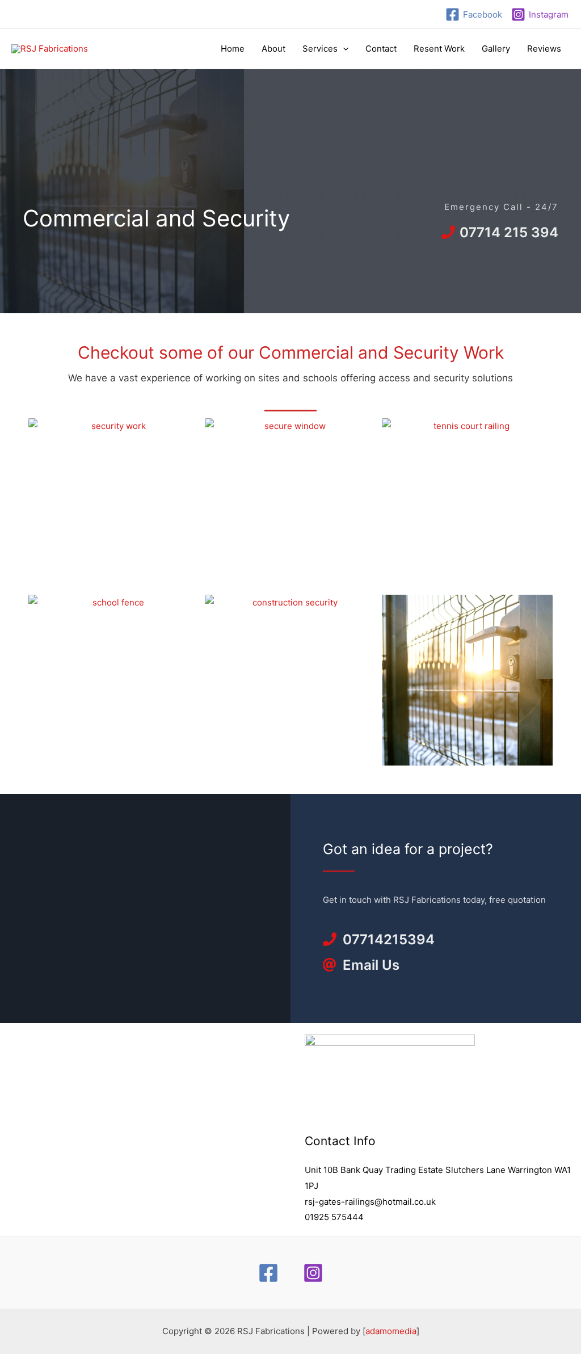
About (273, 48)
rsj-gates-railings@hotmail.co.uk (370, 1201)
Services (320, 48)
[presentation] (343, 48)
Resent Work (439, 48)
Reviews (544, 48)
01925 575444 (334, 1217)
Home (233, 48)
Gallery (496, 48)
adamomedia (390, 1331)
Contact (381, 48)
